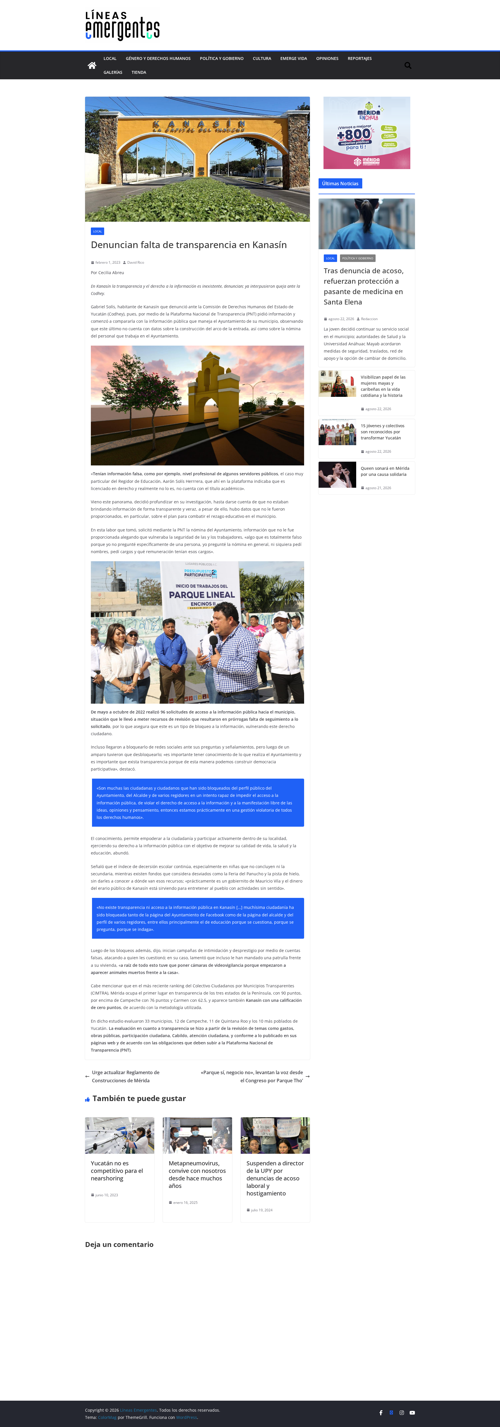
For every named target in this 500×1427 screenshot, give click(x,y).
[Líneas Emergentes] (92, 65)
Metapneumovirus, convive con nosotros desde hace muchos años (197, 1174)
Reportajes (360, 58)
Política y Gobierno (222, 58)
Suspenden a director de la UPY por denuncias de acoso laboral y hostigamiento (275, 1178)
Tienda (139, 72)
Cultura (262, 58)
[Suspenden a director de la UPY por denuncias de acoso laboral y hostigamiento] (275, 1121)
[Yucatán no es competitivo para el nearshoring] (119, 1121)
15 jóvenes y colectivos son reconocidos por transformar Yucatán (383, 432)
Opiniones (327, 58)
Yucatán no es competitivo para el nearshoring (117, 1170)
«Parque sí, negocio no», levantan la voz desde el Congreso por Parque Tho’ (252, 1076)
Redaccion (369, 318)
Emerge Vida (293, 58)
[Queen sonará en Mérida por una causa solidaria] (337, 478)
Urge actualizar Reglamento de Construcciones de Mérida (125, 1076)
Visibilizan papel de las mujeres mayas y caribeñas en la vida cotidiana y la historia (383, 386)
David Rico (135, 262)
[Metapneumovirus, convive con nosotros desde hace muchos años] (197, 1121)
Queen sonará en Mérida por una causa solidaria (385, 471)
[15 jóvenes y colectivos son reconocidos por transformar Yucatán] (337, 438)
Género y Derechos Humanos (158, 58)
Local (110, 58)
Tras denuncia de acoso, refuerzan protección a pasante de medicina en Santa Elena (364, 286)
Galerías (113, 72)
